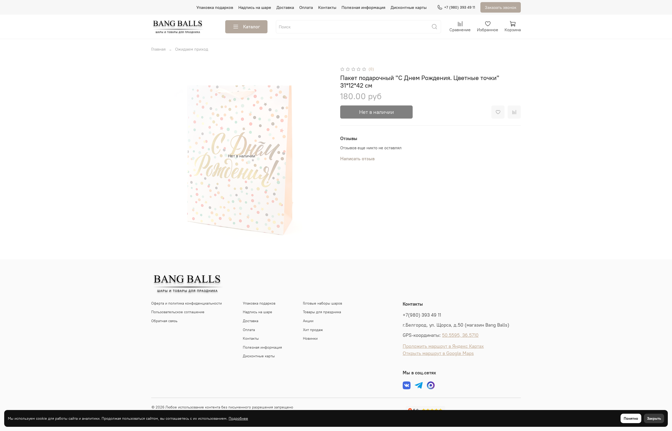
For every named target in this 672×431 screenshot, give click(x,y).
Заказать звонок (500, 7)
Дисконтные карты (409, 7)
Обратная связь (164, 320)
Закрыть (654, 418)
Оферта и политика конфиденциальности (186, 303)
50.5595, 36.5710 (460, 335)
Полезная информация (363, 7)
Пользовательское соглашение (177, 312)
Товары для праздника (322, 312)
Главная (158, 49)
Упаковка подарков (214, 7)
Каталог (251, 27)
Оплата (306, 7)
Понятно (631, 418)
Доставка (285, 7)
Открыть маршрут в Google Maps (438, 353)
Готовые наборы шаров (322, 303)
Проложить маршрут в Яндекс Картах (443, 346)
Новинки (310, 338)
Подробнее (238, 418)
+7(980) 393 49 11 (422, 315)
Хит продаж (313, 329)
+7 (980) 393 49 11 (459, 7)
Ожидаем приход (191, 49)
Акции (308, 320)
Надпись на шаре (254, 7)
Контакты (327, 7)
